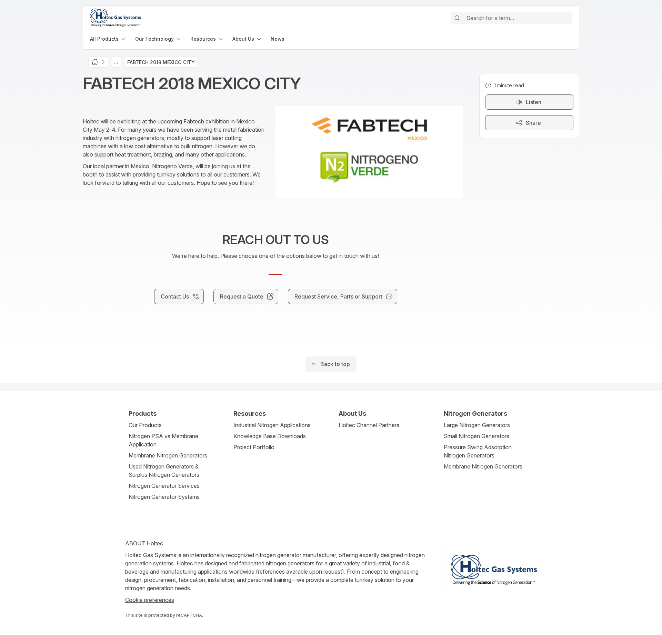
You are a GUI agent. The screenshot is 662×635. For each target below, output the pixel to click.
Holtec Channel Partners (369, 425)
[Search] (457, 18)
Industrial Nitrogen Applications (272, 425)
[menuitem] (108, 38)
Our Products (145, 425)
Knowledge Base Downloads (269, 436)
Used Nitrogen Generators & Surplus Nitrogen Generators (164, 470)
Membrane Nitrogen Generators (168, 455)
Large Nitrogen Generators (477, 425)
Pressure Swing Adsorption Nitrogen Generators (478, 451)
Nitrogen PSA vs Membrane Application (163, 440)
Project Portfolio (253, 447)
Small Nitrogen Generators (476, 436)
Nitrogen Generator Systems (164, 496)
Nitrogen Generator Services (164, 485)
